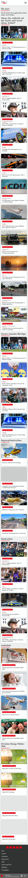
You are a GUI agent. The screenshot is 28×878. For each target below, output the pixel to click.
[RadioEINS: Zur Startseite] (12, 2)
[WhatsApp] (7, 847)
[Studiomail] (17, 847)
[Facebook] (11, 847)
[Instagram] (14, 847)
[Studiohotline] (20, 847)
